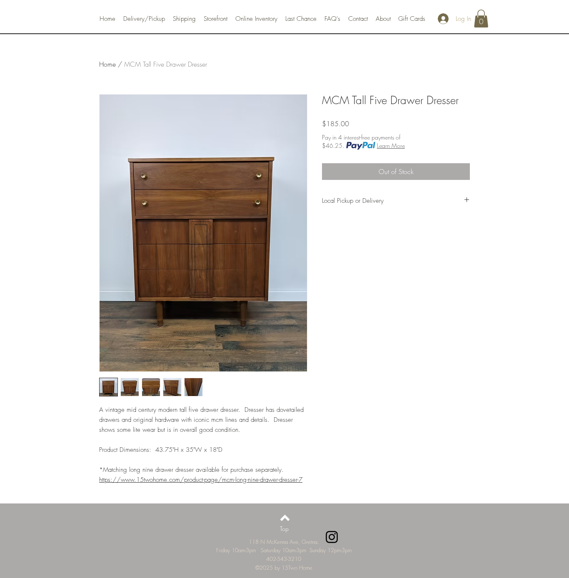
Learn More (391, 145)
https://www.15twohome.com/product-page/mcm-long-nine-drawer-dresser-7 (200, 480)
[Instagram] (332, 537)
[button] (481, 18)
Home (107, 64)
